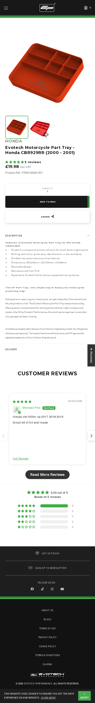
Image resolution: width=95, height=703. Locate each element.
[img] (22, 402)
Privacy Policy (47, 637)
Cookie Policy (47, 646)
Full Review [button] (20, 458)
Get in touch (50, 553)
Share (46, 217)
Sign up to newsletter (50, 567)
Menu (6, 8)
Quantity (47, 188)
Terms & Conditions (47, 655)
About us (47, 610)
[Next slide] (91, 436)
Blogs (47, 619)
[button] (15, 162)
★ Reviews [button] (91, 355)
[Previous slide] (3, 436)
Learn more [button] (48, 697)
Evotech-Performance (38, 683)
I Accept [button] (84, 696)
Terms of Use (47, 628)
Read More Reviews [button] (47, 474)
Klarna (47, 664)
